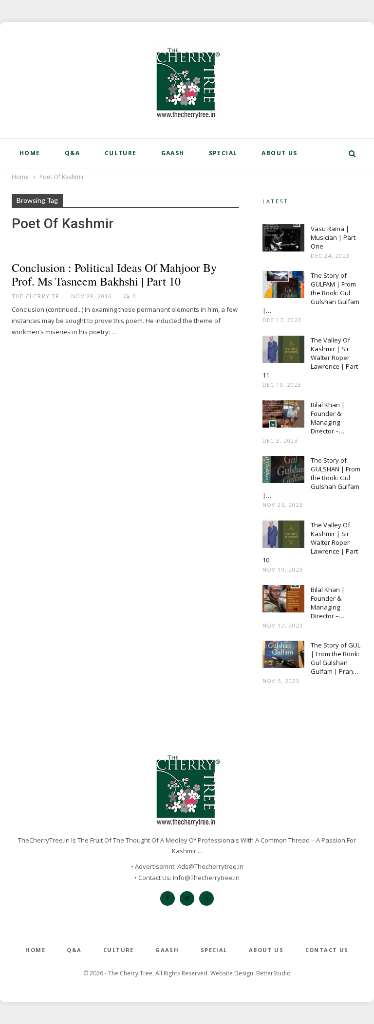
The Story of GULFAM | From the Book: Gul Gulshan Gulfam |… (310, 293)
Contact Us (327, 949)
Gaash (173, 153)
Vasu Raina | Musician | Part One (333, 237)
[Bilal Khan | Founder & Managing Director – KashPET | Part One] (283, 600)
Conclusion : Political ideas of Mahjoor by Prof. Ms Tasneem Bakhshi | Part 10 (114, 274)
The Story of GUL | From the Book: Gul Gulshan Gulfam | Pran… (335, 658)
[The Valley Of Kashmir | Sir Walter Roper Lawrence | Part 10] (283, 536)
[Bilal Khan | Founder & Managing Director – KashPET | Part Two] (283, 415)
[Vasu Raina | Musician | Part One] (283, 239)
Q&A (72, 153)
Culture (121, 153)
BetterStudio (273, 973)
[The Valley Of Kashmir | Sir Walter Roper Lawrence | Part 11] (283, 351)
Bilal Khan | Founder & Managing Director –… (328, 417)
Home (29, 153)
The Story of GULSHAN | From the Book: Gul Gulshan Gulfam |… (311, 478)
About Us (279, 153)
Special (223, 153)
